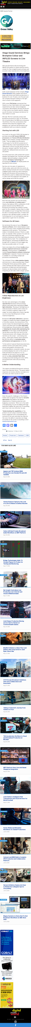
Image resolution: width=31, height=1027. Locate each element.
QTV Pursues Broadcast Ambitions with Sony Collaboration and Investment (14, 681)
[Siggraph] (6, 995)
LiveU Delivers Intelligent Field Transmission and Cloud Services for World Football (15, 798)
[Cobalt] (6, 942)
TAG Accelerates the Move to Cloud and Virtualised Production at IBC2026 (15, 737)
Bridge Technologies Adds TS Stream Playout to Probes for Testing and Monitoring (13, 562)
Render (5, 435)
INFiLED (13, 161)
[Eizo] (6, 968)
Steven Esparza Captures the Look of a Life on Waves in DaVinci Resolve (15, 502)
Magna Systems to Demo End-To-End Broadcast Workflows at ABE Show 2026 (15, 917)
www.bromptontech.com (9, 421)
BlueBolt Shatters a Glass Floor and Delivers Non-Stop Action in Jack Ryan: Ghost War (15, 649)
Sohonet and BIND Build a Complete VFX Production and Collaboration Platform (14, 858)
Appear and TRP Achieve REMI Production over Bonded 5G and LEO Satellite (15, 472)
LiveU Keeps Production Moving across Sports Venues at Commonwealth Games (13, 622)
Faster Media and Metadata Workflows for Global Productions (14, 828)
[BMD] (15, 46)
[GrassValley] (6, 22)
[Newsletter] (6, 38)
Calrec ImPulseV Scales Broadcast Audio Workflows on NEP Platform (14, 532)
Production (13, 435)
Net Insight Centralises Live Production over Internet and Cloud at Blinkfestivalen (12, 591)
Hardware (21, 435)
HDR (27, 435)
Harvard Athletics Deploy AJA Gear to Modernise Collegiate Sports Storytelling (14, 886)
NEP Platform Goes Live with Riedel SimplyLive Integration (14, 768)
